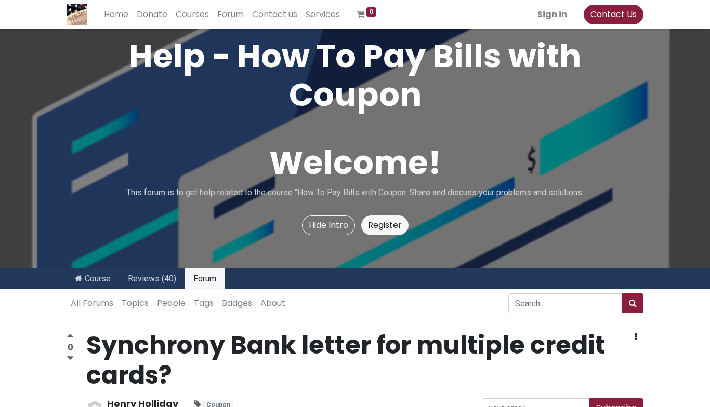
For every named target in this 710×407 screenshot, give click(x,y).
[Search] (632, 303)
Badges (237, 303)
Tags (204, 303)
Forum (204, 278)
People (171, 303)
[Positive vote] (70, 337)
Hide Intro (328, 225)
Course (97, 278)
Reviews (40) (152, 278)
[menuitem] (116, 14)
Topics (135, 303)
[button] (635, 337)
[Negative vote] (70, 358)
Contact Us (613, 14)
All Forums (92, 303)
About (272, 303)
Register (385, 225)
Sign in (552, 14)
